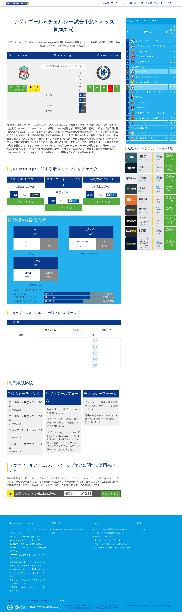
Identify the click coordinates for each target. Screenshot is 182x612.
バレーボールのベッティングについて (112, 544)
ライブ (168, 3)
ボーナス (138, 3)
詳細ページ (142, 159)
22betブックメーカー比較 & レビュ (25, 537)
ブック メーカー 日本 (121, 3)
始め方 (105, 3)
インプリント (59, 601)
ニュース (158, 3)
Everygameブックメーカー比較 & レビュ (28, 562)
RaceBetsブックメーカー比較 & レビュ (27, 569)
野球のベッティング (104, 537)
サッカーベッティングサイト (108, 540)
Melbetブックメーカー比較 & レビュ (26, 566)
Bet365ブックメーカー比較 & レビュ (26, 544)
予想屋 (148, 3)
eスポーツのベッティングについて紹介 (112, 548)
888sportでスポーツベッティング (25, 540)
